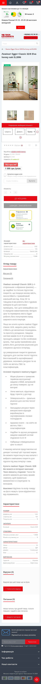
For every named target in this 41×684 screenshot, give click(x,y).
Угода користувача (17, 646)
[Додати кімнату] (20, 137)
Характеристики (10, 269)
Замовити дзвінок (31, 38)
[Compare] (36, 145)
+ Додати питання (13, 617)
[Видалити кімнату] (37, 132)
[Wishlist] (29, 145)
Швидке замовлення (20, 205)
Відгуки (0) (7, 273)
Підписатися (32, 642)
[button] (17, 2)
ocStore (24, 672)
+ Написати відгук (13, 589)
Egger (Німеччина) (18, 152)
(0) (22, 145)
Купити (32, 181)
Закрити (20, 27)
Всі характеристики (29, 242)
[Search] (37, 43)
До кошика (20, 198)
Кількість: (7, 189)
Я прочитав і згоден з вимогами (19, 646)
